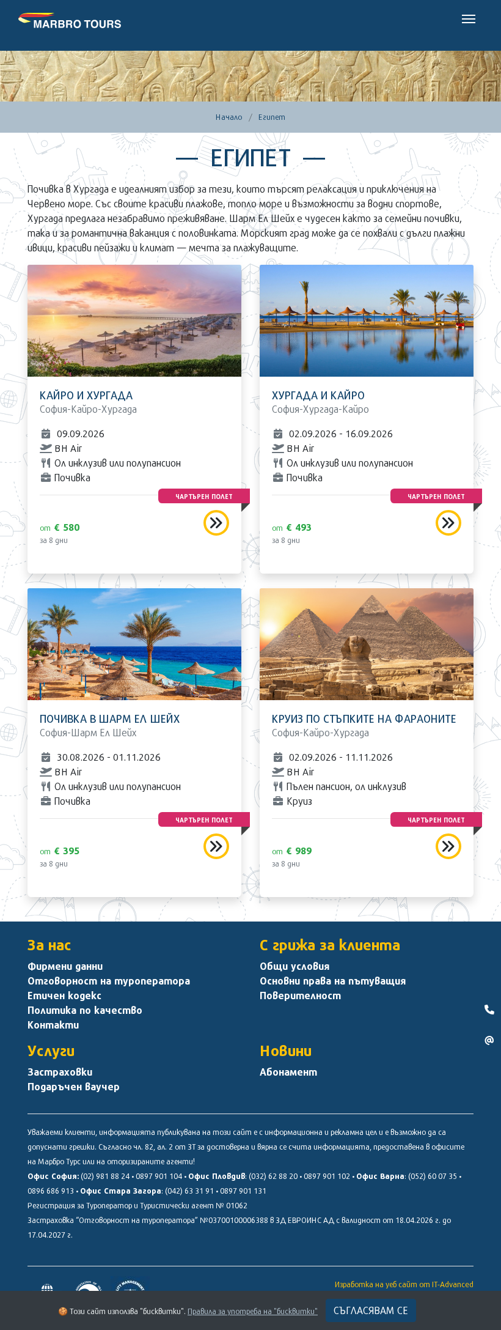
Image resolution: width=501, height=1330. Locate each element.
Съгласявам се (371, 1310)
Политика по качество (84, 1010)
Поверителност (300, 995)
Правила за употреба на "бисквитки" (253, 1311)
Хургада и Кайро (318, 395)
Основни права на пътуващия (333, 981)
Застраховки (59, 1072)
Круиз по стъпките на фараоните (364, 718)
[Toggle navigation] (469, 18)
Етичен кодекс (64, 995)
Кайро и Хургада (86, 395)
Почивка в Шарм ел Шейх (110, 718)
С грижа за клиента (330, 944)
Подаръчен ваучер (73, 1087)
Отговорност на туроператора (108, 981)
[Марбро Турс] (69, 18)
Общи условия (294, 966)
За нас (49, 944)
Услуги (51, 1050)
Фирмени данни (65, 966)
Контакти (53, 1025)
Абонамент (288, 1072)
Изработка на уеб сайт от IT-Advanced (404, 1284)
